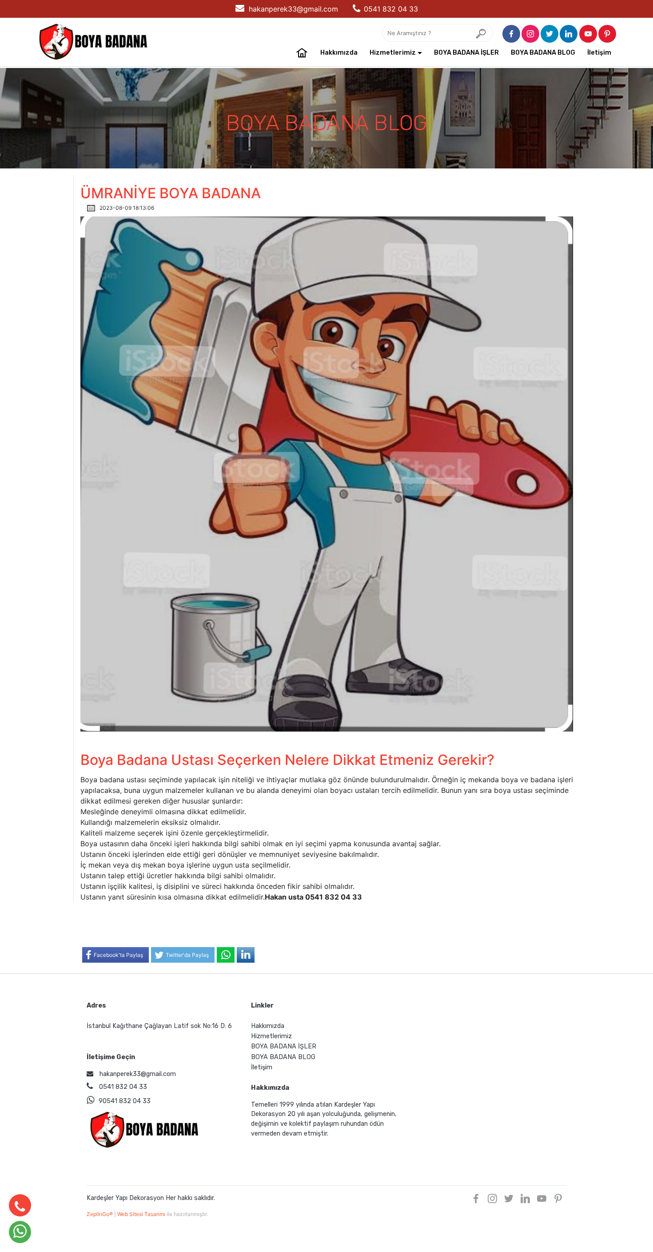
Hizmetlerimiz (393, 52)
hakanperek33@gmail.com (293, 8)
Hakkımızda (339, 52)
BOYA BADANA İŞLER (466, 52)
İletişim (599, 52)
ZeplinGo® (100, 1214)
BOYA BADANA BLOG (543, 52)
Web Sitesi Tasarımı (142, 1214)
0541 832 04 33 (391, 8)
